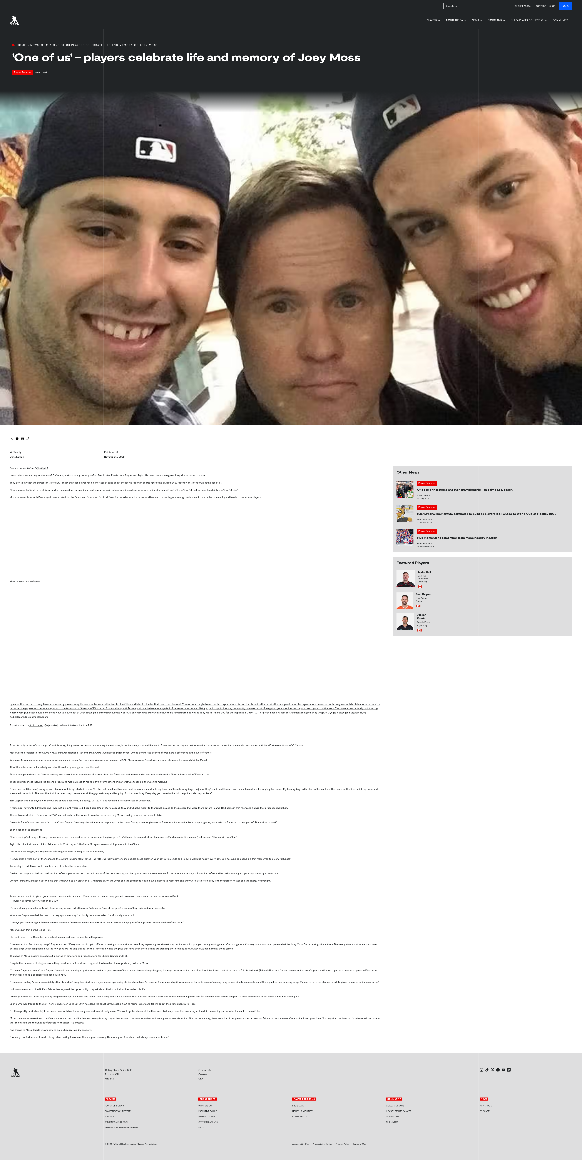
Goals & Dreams (395, 1105)
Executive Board (207, 1111)
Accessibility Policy (322, 1144)
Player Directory (114, 1105)
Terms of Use (359, 1144)
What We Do (205, 1105)
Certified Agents (208, 1122)
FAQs (201, 1127)
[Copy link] (28, 439)
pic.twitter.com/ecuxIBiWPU (165, 896)
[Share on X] (11, 439)
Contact (540, 6)
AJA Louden (36, 725)
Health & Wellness (302, 1111)
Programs (495, 20)
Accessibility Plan (300, 1144)
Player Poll (111, 1116)
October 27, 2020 (48, 900)
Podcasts (485, 1111)
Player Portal (523, 6)
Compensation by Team (118, 1111)
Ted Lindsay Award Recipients (121, 1127)
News (475, 20)
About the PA (454, 20)
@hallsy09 (42, 468)
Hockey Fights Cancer (398, 1111)
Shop (552, 6)
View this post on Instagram (25, 581)
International (206, 1116)
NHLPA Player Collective (527, 20)
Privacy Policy (342, 1144)
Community (560, 20)
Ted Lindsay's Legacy (116, 1122)
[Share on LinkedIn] (22, 439)
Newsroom (39, 45)
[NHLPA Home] (14, 20)
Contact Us (204, 1070)
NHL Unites (403, 1122)
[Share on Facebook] (17, 439)
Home (21, 45)
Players (431, 20)
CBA (566, 6)
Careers (202, 1074)
